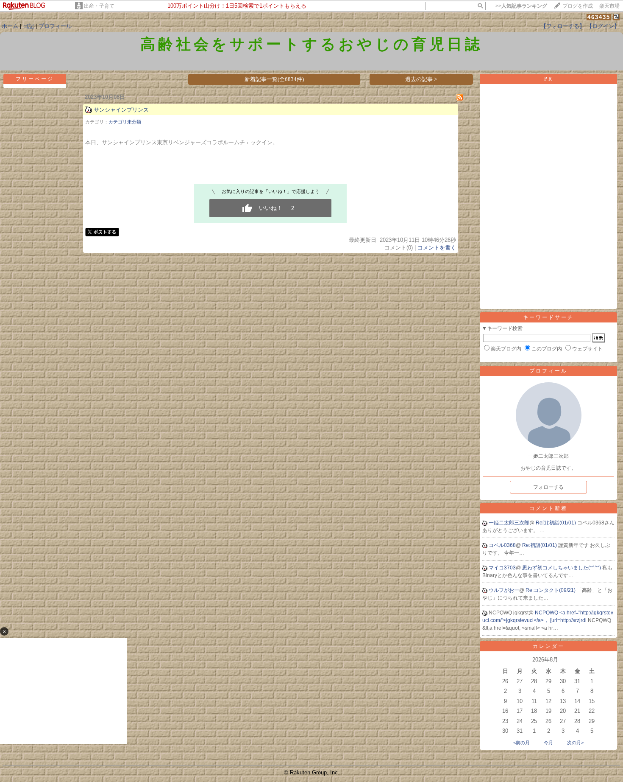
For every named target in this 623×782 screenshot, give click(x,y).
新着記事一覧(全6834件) (274, 79)
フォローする (548, 487)
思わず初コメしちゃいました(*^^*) (562, 568)
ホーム (10, 26)
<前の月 (521, 742)
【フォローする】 (563, 26)
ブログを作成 (577, 6)
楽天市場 (609, 6)
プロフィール (55, 26)
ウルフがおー (504, 590)
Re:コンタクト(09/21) (551, 590)
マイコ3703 (502, 568)
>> (521, 6)
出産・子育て (99, 6)
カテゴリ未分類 (124, 121)
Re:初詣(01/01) (540, 545)
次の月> (575, 742)
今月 (548, 742)
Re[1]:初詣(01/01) (556, 523)
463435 (598, 17)
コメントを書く (436, 247)
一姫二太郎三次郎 (509, 523)
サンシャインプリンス (121, 110)
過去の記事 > (421, 79)
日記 (28, 26)
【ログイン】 (603, 26)
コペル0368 (502, 545)
